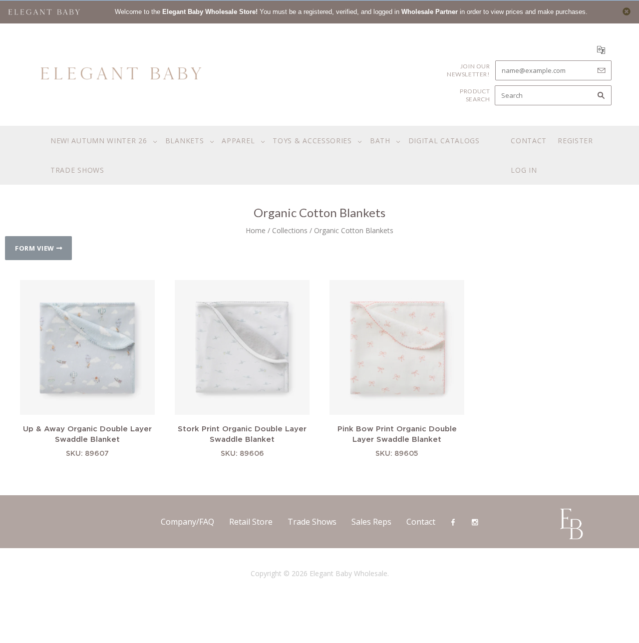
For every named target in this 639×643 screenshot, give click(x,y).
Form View (35, 248)
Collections (290, 230)
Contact (529, 140)
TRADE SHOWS (77, 170)
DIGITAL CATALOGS (444, 140)
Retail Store (251, 521)
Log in (524, 170)
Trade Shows (312, 521)
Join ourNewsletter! (468, 70)
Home (256, 230)
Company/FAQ (187, 521)
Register (575, 140)
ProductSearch (475, 95)
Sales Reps (371, 521)
